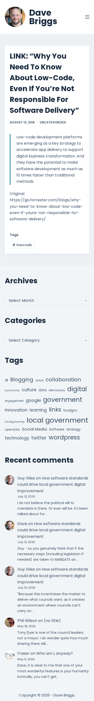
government (62, 399)
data (43, 390)
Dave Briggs (43, 17)
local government (57, 420)
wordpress (64, 437)
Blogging (21, 379)
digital (77, 389)
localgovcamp (15, 422)
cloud (39, 380)
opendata (12, 429)
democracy (57, 390)
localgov (70, 410)
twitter (39, 438)
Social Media (34, 429)
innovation (16, 410)
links (55, 409)
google (33, 400)
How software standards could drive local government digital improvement (52, 484)
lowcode (22, 245)
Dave (22, 523)
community (12, 390)
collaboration (63, 379)
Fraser (23, 653)
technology (17, 438)
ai (6, 380)
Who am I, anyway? (54, 653)
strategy (74, 429)
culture (29, 390)
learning (38, 410)
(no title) (52, 620)
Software (56, 429)
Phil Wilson (27, 620)
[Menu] (87, 17)
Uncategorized (53, 122)
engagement (14, 401)
